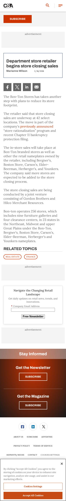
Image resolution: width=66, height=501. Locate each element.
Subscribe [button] (33, 376)
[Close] (62, 464)
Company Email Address (25, 306)
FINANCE (30, 256)
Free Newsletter (33, 316)
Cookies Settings (50, 455)
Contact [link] (32, 455)
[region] (33, 480)
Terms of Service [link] (42, 446)
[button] (60, 6)
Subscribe (18, 19)
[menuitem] (7, 87)
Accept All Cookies (33, 495)
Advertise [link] (46, 437)
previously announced (36, 126)
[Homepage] (8, 5)
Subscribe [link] (32, 437)
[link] (7, 87)
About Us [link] (18, 437)
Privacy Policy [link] (22, 446)
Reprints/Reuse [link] (15, 455)
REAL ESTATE (12, 256)
